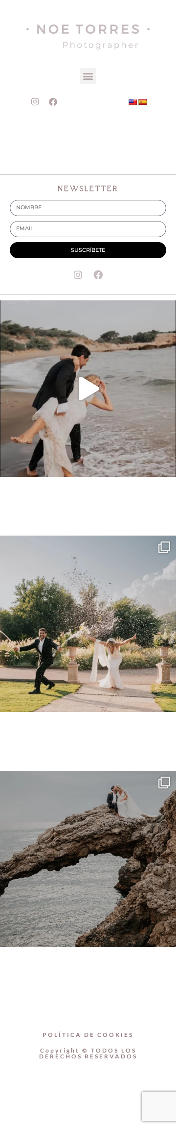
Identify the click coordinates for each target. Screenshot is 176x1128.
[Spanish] (142, 102)
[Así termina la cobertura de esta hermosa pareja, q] (88, 859)
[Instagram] (35, 102)
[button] (88, 76)
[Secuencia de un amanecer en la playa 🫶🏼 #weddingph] (88, 388)
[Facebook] (53, 102)
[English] (132, 102)
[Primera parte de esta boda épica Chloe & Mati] (88, 624)
